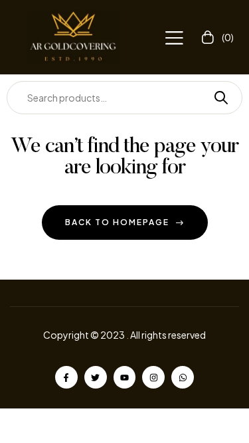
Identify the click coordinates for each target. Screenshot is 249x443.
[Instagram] (153, 377)
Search (215, 97)
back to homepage (117, 222)
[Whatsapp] (182, 377)
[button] (174, 37)
